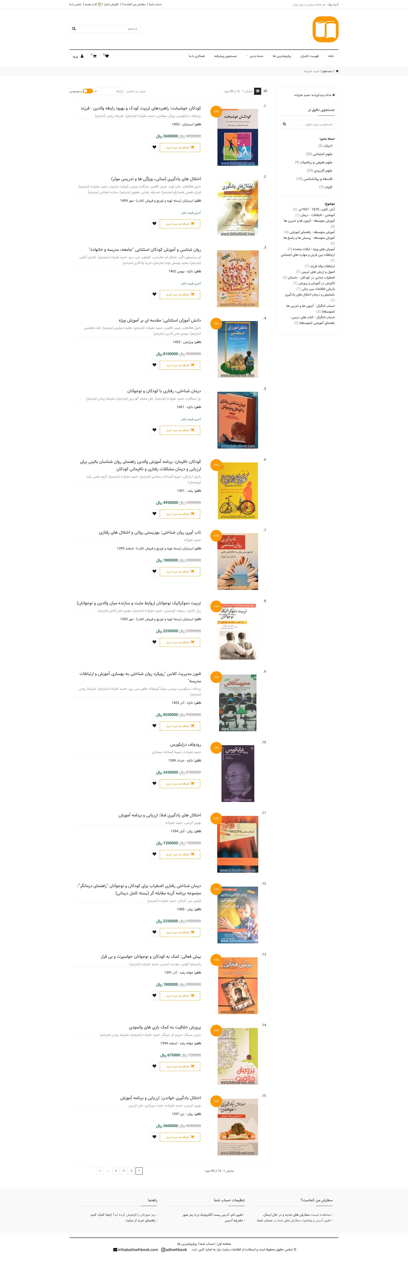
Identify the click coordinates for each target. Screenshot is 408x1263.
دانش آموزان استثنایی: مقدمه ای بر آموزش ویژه (160, 320)
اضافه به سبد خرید (177, 147)
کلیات (325, 187)
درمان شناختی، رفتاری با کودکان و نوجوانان (164, 391)
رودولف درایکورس (185, 744)
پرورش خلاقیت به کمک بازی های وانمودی (165, 1027)
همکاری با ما (197, 56)
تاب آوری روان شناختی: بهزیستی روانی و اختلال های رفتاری (150, 532)
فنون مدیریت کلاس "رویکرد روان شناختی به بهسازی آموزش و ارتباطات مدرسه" (140, 677)
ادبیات (325, 146)
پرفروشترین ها (282, 56)
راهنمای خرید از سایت (140, 1220)
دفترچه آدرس (234, 1220)
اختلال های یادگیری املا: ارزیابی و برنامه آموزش (160, 815)
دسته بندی (256, 56)
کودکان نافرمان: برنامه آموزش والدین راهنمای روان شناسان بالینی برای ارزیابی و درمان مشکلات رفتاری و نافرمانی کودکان (140, 465)
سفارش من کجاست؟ (134, 4)
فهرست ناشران (310, 56)
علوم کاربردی (319, 171)
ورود (75, 56)
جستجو (327, 71)
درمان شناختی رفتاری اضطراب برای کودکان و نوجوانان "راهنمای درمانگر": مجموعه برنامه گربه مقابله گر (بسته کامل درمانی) (139, 889)
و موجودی (75, 91)
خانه (331, 56)
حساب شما (155, 4)
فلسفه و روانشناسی (314, 179)
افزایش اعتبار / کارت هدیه (102, 4)
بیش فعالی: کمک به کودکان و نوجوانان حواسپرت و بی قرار (151, 956)
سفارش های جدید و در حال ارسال (287, 1215)
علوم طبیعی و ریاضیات (313, 162)
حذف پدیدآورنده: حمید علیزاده (313, 95)
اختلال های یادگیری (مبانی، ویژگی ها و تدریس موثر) (156, 179)
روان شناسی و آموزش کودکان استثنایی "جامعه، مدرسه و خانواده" (145, 249)
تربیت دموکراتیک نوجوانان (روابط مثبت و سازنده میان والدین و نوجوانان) (139, 603)
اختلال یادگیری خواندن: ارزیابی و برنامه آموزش (160, 1098)
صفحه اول (224, 1244)
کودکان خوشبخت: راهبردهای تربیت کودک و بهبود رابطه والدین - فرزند (141, 108)
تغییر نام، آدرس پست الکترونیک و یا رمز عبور (213, 1215)
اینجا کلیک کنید (101, 1215)
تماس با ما (75, 4)
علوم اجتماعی (319, 154)
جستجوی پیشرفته (225, 56)
